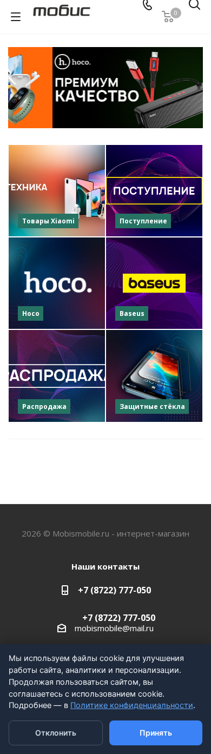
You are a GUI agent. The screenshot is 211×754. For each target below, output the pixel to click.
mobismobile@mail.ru (114, 628)
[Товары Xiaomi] (57, 190)
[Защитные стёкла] (154, 375)
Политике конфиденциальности (131, 705)
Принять (156, 732)
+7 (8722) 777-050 (114, 590)
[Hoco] (57, 283)
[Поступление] (154, 190)
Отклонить (55, 732)
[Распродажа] (57, 375)
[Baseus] (154, 283)
